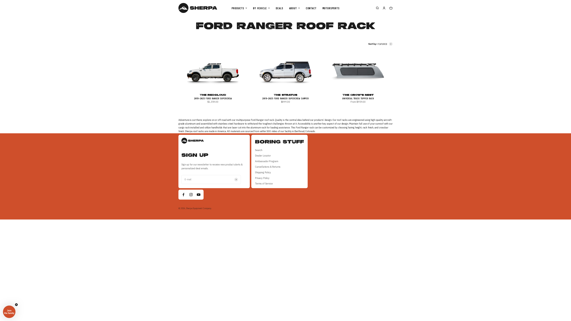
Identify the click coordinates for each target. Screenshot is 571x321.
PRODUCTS (238, 8)
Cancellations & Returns (267, 166)
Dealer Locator (263, 155)
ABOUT (293, 8)
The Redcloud (213, 94)
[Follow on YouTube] (199, 195)
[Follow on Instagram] (191, 195)
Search (258, 150)
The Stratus (285, 94)
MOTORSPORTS (330, 8)
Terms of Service (264, 183)
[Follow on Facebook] (183, 195)
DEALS (279, 8)
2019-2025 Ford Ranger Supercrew (213, 98)
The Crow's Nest (358, 94)
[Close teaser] (16, 304)
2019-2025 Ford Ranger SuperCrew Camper (285, 98)
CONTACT (311, 8)
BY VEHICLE (260, 8)
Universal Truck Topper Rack (358, 98)
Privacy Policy (262, 178)
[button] (9, 312)
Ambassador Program (266, 161)
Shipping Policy (263, 172)
